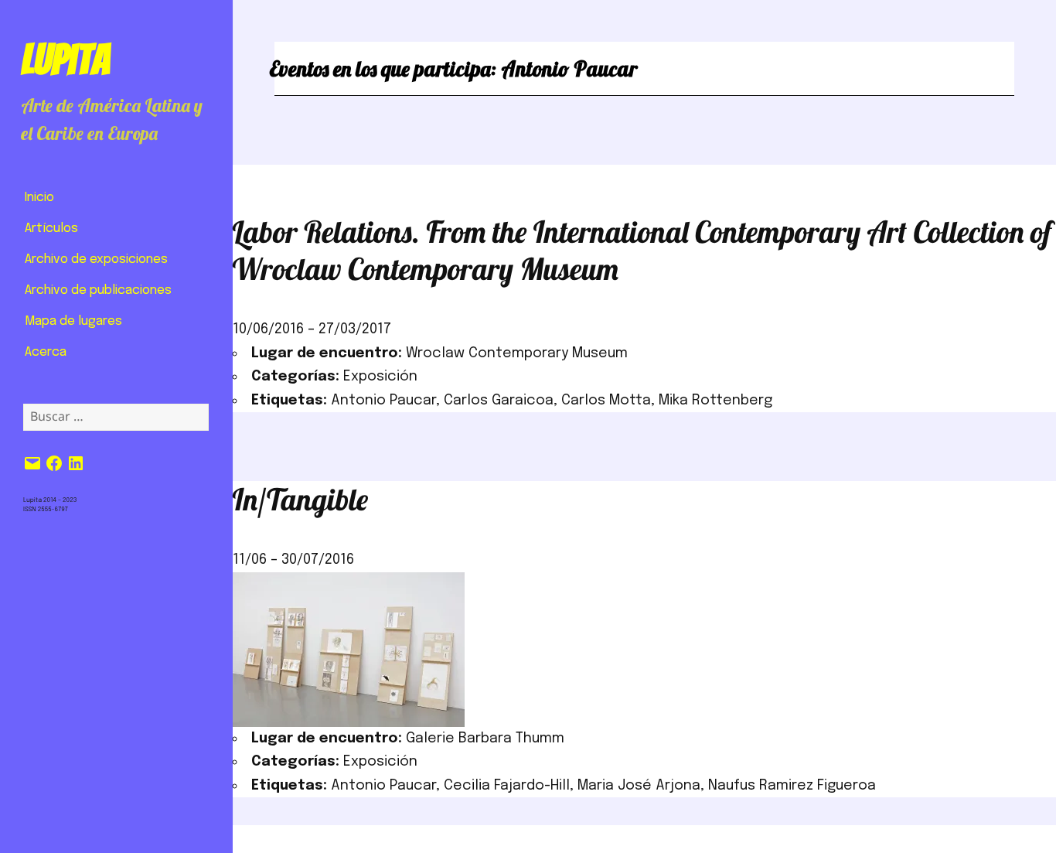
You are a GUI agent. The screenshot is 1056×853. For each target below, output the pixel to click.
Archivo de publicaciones (98, 290)
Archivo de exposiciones (96, 259)
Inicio (39, 197)
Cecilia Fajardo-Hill (507, 786)
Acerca (45, 352)
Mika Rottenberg (715, 401)
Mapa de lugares (73, 321)
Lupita (65, 59)
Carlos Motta (606, 401)
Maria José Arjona (638, 786)
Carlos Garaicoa (499, 401)
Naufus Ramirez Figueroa (792, 786)
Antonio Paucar (383, 401)
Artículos (51, 228)
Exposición (380, 377)
